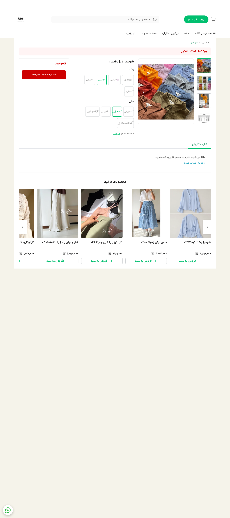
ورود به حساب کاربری (194, 163)
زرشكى (89, 80)
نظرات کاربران (199, 144)
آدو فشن (206, 42)
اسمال (117, 111)
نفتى (129, 91)
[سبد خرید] (213, 19)
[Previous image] (143, 92)
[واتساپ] (8, 510)
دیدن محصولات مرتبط (44, 74)
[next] (23, 227)
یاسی (112, 80)
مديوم (128, 111)
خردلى (101, 80)
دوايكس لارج (125, 123)
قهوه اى (128, 80)
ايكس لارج (92, 111)
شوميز (194, 42)
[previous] (207, 227)
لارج (106, 111)
